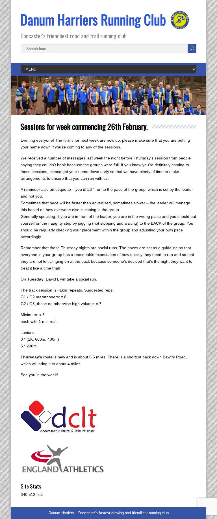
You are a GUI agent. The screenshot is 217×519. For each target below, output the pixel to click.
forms (68, 140)
